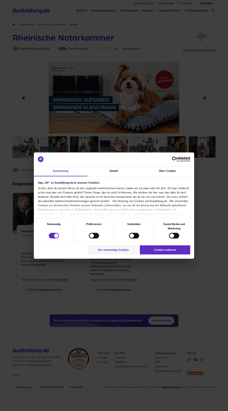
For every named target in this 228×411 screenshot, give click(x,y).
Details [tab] (114, 171)
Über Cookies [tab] (167, 171)
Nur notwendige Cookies (113, 249)
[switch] (94, 235)
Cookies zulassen (165, 249)
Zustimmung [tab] (61, 171)
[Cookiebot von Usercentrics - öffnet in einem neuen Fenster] (174, 159)
